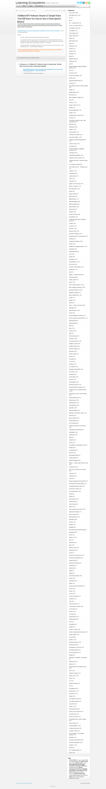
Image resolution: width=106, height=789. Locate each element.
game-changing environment (75, 287)
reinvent (71, 578)
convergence (72, 152)
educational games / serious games (77, 236)
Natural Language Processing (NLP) (77, 481)
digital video (71, 209)
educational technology (77, 764)
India (70, 333)
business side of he (73, 105)
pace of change (72, 514)
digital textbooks (72, 206)
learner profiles (72, 376)
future (70, 282)
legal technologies (73, 410)
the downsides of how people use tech (77, 666)
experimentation (72, 261)
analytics (71, 51)
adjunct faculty (27, 23)
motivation (71, 473)
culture (70, 178)
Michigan (71, 447)
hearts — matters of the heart (75, 305)
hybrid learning (72, 320)
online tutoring (72, 504)
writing (70, 747)
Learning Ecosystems (30, 2)
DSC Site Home (39, 6)
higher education (72, 310)
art (69, 63)
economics (71, 226)
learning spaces (72, 400)
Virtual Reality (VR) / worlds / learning (77, 719)
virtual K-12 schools (73, 716)
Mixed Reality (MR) (73, 455)
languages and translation (75, 369)
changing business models (75, 115)
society (70, 611)
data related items (73, 188)
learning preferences (73, 397)
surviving (71, 637)
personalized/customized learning (76, 529)
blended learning (72, 92)
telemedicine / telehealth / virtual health (78, 657)
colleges (71, 129)
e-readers (71, 223)
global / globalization (73, 295)
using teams (72, 703)
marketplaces (72, 432)
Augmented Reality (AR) (74, 80)
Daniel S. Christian (73, 186)
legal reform (71, 407)
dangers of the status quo (75, 183)
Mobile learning (73, 772)
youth (70, 752)
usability (71, 696)
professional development (42, 25)
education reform (73, 231)
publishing (71, 568)
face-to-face (71, 264)
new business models (74, 488)
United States (72, 691)
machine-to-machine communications (77, 425)
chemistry (71, 117)
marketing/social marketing (75, 429)
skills (70, 601)
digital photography (73, 201)
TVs (70, 680)
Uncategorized (72, 688)
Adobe (70, 38)
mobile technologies (73, 460)
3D (69, 17)
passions (19, 25)
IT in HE (71, 361)
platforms (71, 537)
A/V (77, 760)
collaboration (72, 127)
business (71, 102)
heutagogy (71, 307)
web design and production (75, 739)
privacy (70, 552)
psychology (71, 565)
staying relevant (72, 616)
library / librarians (73, 418)
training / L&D (72, 675)
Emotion (71, 243)
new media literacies (73, 491)
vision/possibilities (73, 725)
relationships (72, 580)
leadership (71, 374)
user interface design (73, 701)
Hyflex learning (72, 323)
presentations (23, 25)
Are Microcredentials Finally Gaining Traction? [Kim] (54, 10)
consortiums (72, 146)
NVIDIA (70, 496)
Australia (71, 83)
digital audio (71, 196)
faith (70, 272)
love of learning (72, 423)
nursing (70, 493)
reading (70, 573)
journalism (71, 364)
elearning (71, 238)
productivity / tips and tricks (32, 25)
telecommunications (73, 652)
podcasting (71, 542)
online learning (72, 499)
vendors (71, 706)
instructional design (73, 341)
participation (71, 519)
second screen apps (73, 596)
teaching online (72, 644)
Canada (70, 107)
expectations (72, 259)
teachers (56, 25)
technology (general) (73, 649)
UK (69, 686)
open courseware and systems (76, 509)
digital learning (72, 199)
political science (72, 547)
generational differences (74, 290)
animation (71, 53)
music (70, 478)
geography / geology (73, 292)
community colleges (73, 137)
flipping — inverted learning (75, 274)
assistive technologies (74, 75)
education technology (74, 233)
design (70, 191)
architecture (71, 61)
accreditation (72, 30)
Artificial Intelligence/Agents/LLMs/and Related (77, 67)
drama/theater (72, 217)
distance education (73, 214)
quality (70, 570)
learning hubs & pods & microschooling (78, 393)
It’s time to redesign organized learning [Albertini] (26, 10)
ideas (59, 23)
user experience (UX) (74, 698)
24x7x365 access (73, 15)
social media (72, 609)
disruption (71, 211)
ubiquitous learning (73, 683)
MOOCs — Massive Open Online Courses (78, 463)
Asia (70, 70)
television (71, 664)
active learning (72, 33)
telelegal (71, 655)
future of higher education (74, 284)
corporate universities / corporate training (78, 160)
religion (70, 583)
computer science (73, 143)
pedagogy (71, 527)
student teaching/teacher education (77, 632)
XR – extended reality (74, 750)
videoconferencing (73, 709)
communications (37, 23)
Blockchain (71, 94)
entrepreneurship (73, 251)
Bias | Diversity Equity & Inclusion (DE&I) (78, 85)
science (71, 593)
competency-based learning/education (77, 139)
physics (71, 534)
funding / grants (72, 279)
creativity (71, 170)
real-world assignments (74, 575)
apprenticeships (72, 58)
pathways (71, 524)
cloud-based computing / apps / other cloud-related (77, 121)
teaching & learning (73, 642)
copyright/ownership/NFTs (75, 155)
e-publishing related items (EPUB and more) (77, 220)
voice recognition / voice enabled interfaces (76, 734)
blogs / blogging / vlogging (75, 97)
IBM (70, 325)
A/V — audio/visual (73, 23)
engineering (71, 249)
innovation (71, 338)
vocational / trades (73, 730)
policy (70, 545)
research (71, 588)
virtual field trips (72, 714)
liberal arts (71, 415)
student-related (72, 634)
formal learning (72, 277)
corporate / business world (75, 157)
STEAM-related (72, 619)
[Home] (18, 6)
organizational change (74, 511)
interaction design (73, 348)
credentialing (72, 173)
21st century (72, 12)
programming (72, 560)
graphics (71, 300)
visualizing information (74, 728)
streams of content (73, 629)
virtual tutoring (72, 723)
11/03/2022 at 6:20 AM (27, 71)
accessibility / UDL (73, 28)
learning (71, 379)
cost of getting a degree (74, 164)
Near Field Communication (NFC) (76, 483)
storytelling (52, 25)
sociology (71, 614)
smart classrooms (73, 603)
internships (71, 359)
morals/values (72, 466)
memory (71, 442)
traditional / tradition (73, 673)
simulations (71, 598)
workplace (23, 26)
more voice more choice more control (77, 469)
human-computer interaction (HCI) (76, 318)
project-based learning (74, 563)
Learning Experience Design (75, 387)
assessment (72, 73)
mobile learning (72, 457)
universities (71, 693)
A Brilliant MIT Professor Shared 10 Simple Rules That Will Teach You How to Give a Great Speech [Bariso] (39, 18)
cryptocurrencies (73, 176)
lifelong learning (72, 420)
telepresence (72, 661)
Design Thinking (72, 193)
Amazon (71, 48)
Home (17, 783)
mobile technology (80, 772)
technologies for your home (75, 647)
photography (72, 532)
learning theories (72, 402)
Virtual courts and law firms (75, 711)
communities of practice (74, 134)
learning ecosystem (73, 384)
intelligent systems (73, 343)
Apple (70, 56)
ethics (70, 254)
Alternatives (71, 46)
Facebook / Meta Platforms (75, 266)
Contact (30, 6)
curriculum (71, 181)
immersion (71, 330)
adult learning (72, 40)
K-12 (85, 771)
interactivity (71, 351)
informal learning (72, 336)
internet (70, 356)
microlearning (72, 450)
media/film (71, 440)
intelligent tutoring (73, 346)
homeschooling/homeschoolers (76, 315)
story (49, 25)
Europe (70, 256)
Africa (70, 43)
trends (70, 678)
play (70, 539)
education (71, 228)
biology (70, 89)
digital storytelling (73, 204)
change (70, 112)
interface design (72, 353)
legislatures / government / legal (76, 413)
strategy (71, 626)
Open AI (71, 506)
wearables (71, 737)
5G (69, 20)
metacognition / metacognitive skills (77, 445)
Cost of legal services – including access (78, 167)
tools (70, 670)
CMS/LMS (71, 124)
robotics (71, 591)
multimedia (71, 476)
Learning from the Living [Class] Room (77, 389)
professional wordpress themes (53, 786)
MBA (70, 437)
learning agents (72, 382)
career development (73, 110)
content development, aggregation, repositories (77, 149)
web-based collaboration (74, 742)
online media (72, 501)
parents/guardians (73, 516)
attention (32, 23)
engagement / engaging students (47, 23)
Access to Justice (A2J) (74, 25)
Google (70, 297)
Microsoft (71, 452)
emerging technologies (74, 241)
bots (70, 100)
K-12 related (71, 366)
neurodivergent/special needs (75, 486)
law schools (71, 371)
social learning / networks (74, 606)
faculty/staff (55, 23)
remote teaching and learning (75, 586)
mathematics (72, 434)
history (70, 313)
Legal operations (72, 405)
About (24, 6)
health (70, 302)
